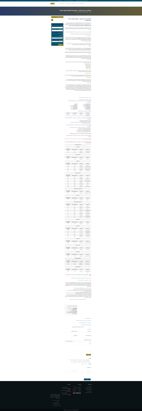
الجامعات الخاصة (74, 388)
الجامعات (78, 3)
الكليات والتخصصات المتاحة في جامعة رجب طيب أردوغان (84, 360)
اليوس (68, 80)
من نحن (65, 3)
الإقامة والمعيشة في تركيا (89, 389)
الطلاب (59, 3)
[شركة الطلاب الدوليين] (90, 4)
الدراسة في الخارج (69, 3)
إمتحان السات (60, 35)
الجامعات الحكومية (79, 388)
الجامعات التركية (83, 22)
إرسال (87, 379)
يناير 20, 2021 (88, 17)
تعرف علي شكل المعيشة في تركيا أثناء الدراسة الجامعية (65, 391)
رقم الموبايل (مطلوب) (88, 335)
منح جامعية (73, 3)
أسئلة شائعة (75, 386)
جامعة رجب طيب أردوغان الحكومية (86, 361)
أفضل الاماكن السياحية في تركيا (88, 388)
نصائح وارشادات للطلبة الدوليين (88, 392)
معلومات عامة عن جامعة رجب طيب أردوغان (85, 362)
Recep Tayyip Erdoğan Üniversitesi (86, 23)
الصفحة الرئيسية (82, 3)
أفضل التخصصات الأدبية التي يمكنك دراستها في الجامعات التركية (65, 394)
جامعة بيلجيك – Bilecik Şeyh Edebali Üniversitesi (85, 322)
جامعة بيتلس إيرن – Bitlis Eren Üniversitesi (83, 280)
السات (66, 80)
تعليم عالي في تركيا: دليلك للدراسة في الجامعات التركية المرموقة (66, 388)
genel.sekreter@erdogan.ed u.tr (73, 310)
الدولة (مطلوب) (75, 335)
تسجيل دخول (52, 3)
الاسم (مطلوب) (89, 331)
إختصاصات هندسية (74, 391)
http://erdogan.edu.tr (69, 308)
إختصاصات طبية (79, 391)
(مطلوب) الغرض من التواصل (87, 339)
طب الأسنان (74, 38)
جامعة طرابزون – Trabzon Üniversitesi (83, 97)
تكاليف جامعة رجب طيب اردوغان (74, 360)
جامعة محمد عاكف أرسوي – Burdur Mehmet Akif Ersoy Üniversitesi (79, 278)
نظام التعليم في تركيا (89, 391)
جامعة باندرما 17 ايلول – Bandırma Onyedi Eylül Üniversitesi (83, 320)
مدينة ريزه (82, 48)
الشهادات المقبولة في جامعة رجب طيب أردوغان (73, 359)
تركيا (70, 34)
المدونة (76, 3)
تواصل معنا (62, 3)
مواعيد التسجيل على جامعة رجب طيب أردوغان (75, 362)
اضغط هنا (71, 133)
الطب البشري (71, 38)
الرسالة (90, 343)
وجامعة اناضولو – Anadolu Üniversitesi (86, 324)
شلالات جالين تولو (88, 66)
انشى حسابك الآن (78, 301)
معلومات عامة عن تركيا (89, 386)
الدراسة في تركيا (72, 285)
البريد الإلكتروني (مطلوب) (74, 331)
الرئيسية (90, 11)
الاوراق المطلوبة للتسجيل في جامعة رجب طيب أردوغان (84, 359)
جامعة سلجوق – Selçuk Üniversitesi (84, 99)
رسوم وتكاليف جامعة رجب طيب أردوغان (77, 361)
